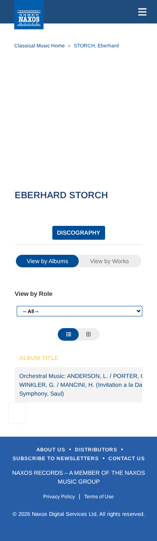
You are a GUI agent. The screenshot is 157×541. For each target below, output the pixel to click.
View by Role (33, 293)
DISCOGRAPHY (78, 232)
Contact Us (126, 458)
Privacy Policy (59, 497)
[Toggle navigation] (140, 12)
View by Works (109, 261)
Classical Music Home (39, 46)
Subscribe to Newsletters (56, 458)
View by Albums (47, 261)
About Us (51, 450)
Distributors (97, 450)
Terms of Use (99, 497)
